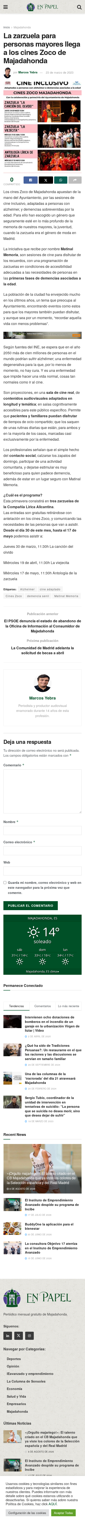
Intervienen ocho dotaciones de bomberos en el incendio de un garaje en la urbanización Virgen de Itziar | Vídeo (52, 1024)
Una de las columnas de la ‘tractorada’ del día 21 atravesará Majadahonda (50, 1078)
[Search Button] (79, 7)
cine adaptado (50, 589)
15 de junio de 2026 (39, 1258)
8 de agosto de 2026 (22, 1188)
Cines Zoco (14, 596)
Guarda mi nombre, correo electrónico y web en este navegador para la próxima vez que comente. (44, 887)
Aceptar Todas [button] (63, 1513)
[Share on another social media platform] (75, 180)
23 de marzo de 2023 (59, 72)
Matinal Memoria (66, 596)
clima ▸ (42, 971)
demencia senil (38, 596)
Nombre (11, 821)
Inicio (6, 27)
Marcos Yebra (27, 72)
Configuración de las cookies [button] (27, 1513)
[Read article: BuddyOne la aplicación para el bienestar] (12, 1228)
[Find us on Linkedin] (7, 1336)
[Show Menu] (5, 7)
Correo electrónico (19, 842)
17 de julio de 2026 (39, 1214)
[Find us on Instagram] (29, 1336)
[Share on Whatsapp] (60, 180)
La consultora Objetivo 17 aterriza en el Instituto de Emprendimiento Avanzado (51, 1248)
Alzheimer (27, 589)
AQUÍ (53, 1503)
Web (6, 862)
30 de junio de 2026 (39, 1234)
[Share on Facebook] (31, 180)
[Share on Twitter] (46, 180)
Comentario (13, 765)
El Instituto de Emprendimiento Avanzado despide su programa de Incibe (52, 1204)
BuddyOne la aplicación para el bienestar (49, 1226)
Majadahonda (22, 27)
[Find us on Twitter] (18, 1336)
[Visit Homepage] (42, 6)
